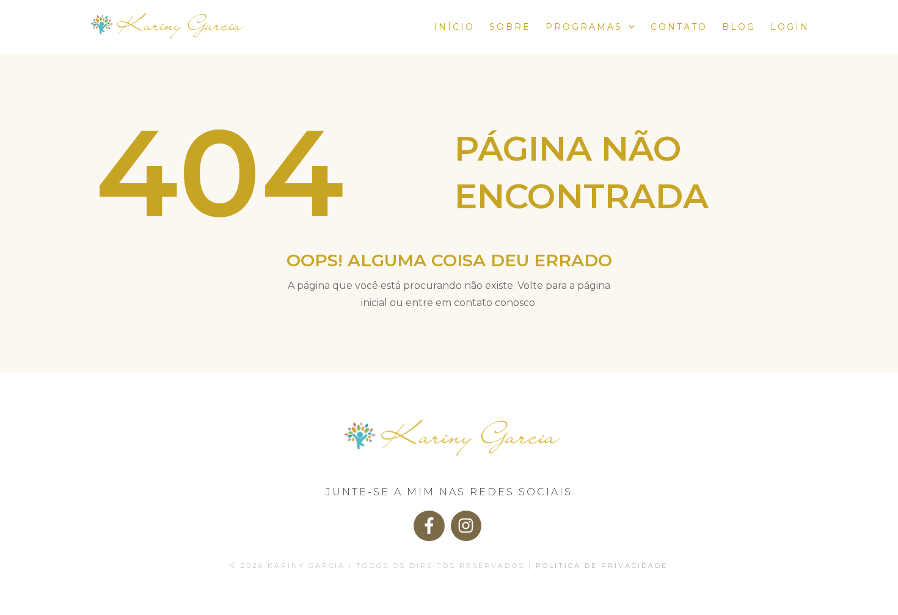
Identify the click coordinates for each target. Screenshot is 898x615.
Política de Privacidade (602, 565)
